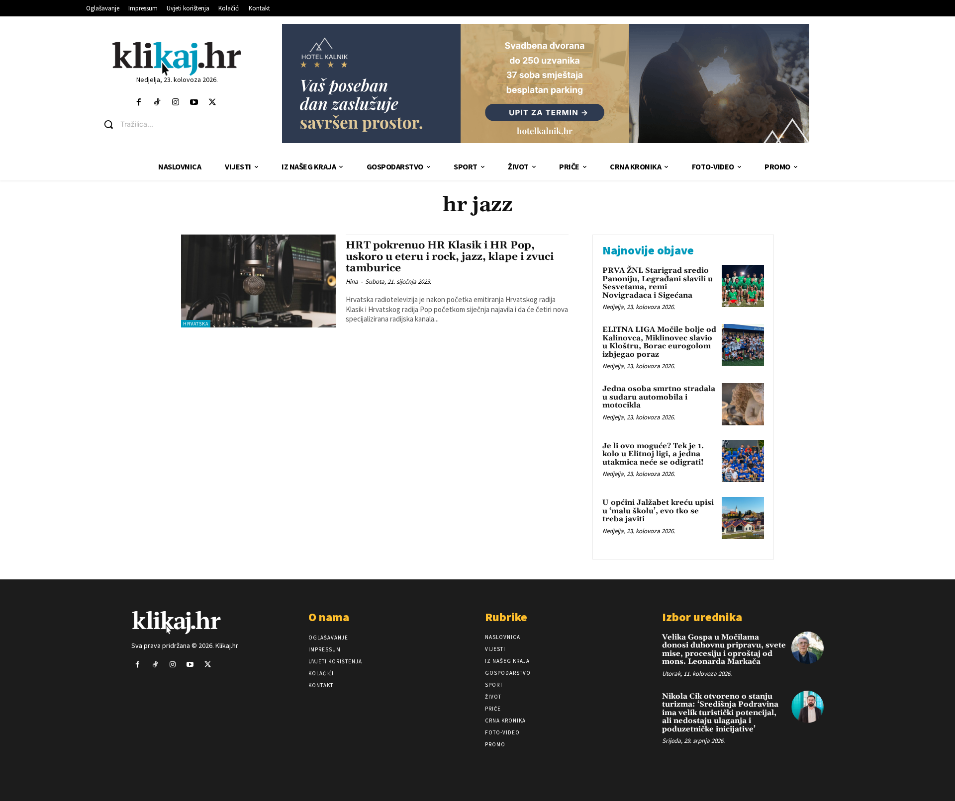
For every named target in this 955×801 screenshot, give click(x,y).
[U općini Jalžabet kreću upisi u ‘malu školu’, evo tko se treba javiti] (743, 518)
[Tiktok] (157, 102)
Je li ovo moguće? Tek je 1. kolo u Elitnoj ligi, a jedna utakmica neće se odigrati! (653, 454)
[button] (184, 124)
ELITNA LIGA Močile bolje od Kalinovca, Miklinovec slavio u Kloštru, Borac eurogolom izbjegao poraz (659, 342)
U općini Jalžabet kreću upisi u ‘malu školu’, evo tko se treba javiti (658, 511)
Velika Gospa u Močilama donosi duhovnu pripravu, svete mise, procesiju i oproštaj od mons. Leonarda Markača (724, 650)
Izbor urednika (702, 617)
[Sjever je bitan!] (177, 58)
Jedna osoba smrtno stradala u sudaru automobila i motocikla (658, 397)
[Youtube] (194, 102)
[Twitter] (212, 102)
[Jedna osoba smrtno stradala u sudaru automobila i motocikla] (743, 404)
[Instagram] (175, 102)
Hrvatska (195, 323)
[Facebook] (138, 102)
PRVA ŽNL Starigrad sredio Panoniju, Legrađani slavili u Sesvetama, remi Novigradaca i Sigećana (657, 283)
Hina (352, 281)
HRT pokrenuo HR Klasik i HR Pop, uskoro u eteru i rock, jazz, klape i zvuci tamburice (450, 257)
